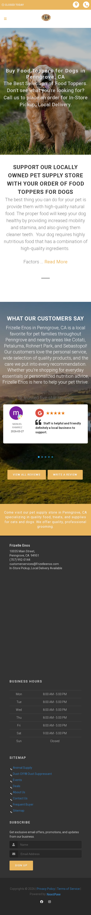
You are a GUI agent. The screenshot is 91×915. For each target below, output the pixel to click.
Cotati (78, 339)
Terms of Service (68, 888)
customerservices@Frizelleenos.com (34, 564)
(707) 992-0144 (20, 559)
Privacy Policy (46, 888)
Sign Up (21, 865)
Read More (56, 261)
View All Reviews (26, 474)
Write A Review (65, 474)
